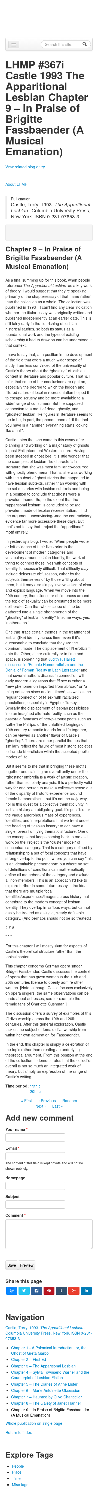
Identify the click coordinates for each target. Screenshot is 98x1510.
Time (16, 1478)
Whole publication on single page (33, 1423)
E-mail (12, 1148)
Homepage (15, 1177)
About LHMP (16, 184)
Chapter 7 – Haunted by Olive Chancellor (46, 1396)
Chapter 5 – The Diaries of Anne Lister (44, 1384)
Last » (57, 1106)
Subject (12, 1196)
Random (69, 1100)
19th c (35, 1086)
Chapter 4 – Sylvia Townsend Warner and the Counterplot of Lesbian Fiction (50, 1374)
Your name (16, 1129)
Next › (40, 1106)
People (18, 1466)
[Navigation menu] (13, 44)
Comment (15, 1215)
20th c (35, 1091)
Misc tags (20, 1484)
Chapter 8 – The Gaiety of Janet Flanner (46, 1403)
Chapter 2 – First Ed (28, 1359)
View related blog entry (25, 166)
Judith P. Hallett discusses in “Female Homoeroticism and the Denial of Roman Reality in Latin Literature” (44, 664)
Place (17, 1472)
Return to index (18, 1432)
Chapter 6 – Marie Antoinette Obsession (45, 1390)
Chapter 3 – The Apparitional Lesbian (43, 1366)
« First (26, 1100)
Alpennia (52, 18)
